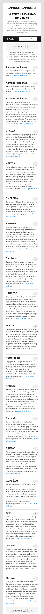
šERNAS (10, 578)
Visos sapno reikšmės (22, 75)
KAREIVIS (11, 293)
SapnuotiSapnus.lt (22, 8)
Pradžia (11, 39)
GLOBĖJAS (12, 480)
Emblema (11, 258)
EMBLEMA (12, 198)
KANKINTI (11, 385)
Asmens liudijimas (16, 67)
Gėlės (9, 513)
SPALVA (10, 130)
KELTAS (10, 163)
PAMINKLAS (13, 358)
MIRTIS (10, 325)
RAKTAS (10, 448)
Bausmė (10, 418)
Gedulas (10, 545)
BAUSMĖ (11, 223)
